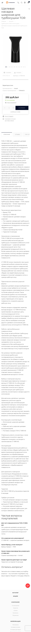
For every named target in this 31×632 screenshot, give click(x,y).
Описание (7, 134)
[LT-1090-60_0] (15, 49)
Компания (15, 602)
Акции (15, 596)
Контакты (15, 613)
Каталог (15, 592)
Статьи (15, 610)
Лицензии (15, 615)
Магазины (15, 624)
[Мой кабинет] (25, 3)
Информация (16, 621)
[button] (6, 67)
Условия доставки (15, 629)
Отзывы (17, 134)
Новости (15, 608)
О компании (15, 605)
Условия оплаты (15, 627)
